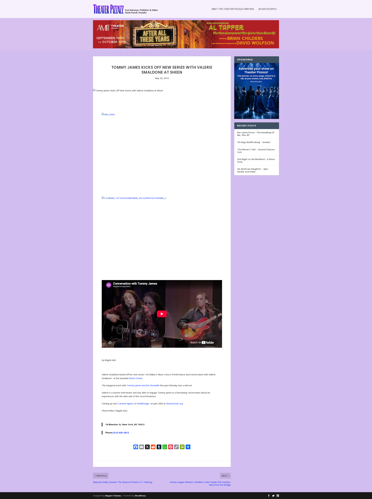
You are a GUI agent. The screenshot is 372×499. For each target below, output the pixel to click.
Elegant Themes (113, 495)
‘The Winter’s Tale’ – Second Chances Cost (255, 150)
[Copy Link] (176, 447)
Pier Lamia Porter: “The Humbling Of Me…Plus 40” (255, 133)
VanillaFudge (143, 403)
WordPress (140, 495)
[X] (147, 447)
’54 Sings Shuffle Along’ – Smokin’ (254, 142)
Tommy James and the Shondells (143, 385)
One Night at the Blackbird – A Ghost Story (256, 160)
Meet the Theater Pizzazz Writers (233, 9)
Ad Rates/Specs (267, 9)
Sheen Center (136, 378)
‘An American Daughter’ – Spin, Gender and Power (252, 170)
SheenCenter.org (174, 403)
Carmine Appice (126, 403)
